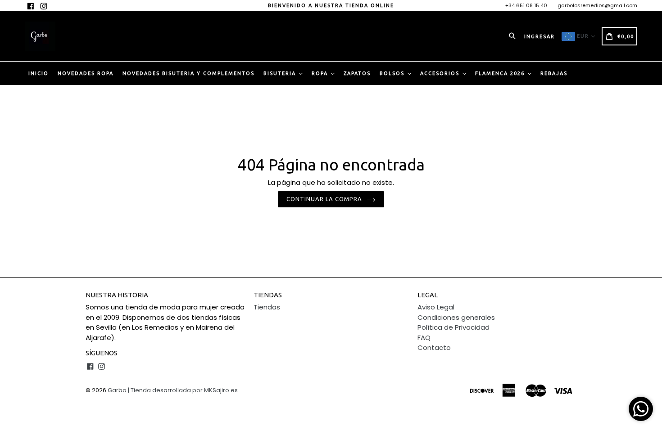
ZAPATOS (357, 73)
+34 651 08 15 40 (526, 5)
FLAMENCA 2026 (501, 73)
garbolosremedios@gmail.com (597, 5)
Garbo (117, 390)
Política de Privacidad (453, 327)
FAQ (424, 337)
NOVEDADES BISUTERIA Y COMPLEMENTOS (188, 73)
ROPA (321, 73)
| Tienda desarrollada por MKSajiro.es (183, 390)
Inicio (38, 73)
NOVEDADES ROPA (85, 73)
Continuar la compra (324, 199)
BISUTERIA (280, 73)
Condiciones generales (456, 317)
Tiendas (267, 307)
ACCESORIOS (441, 73)
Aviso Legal (435, 307)
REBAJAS (553, 73)
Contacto (434, 347)
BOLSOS (393, 73)
